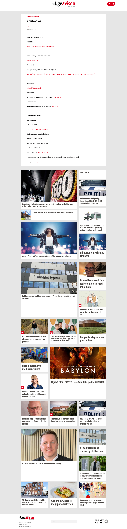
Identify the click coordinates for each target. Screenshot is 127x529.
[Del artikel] (32, 26)
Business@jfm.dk (33, 60)
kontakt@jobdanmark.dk (39, 129)
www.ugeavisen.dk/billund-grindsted (40, 46)
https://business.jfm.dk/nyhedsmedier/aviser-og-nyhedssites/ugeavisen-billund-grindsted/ (61, 74)
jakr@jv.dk (57, 97)
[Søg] (74, 521)
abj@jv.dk (55, 106)
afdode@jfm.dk (43, 152)
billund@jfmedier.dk (34, 88)
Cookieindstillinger (23, 524)
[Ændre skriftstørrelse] (28, 26)
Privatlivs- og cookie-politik (25, 522)
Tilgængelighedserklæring (25, 526)
